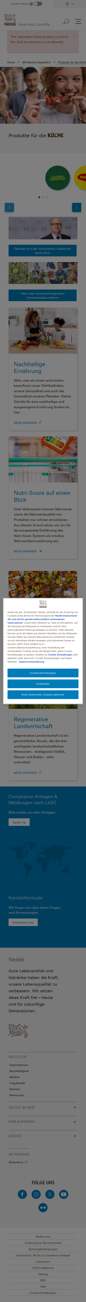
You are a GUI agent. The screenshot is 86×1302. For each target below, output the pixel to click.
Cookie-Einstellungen (60, 654)
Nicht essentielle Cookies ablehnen (43, 694)
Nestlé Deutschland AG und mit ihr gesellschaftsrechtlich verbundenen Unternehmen (42, 619)
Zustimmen (43, 683)
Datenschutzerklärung (31, 661)
